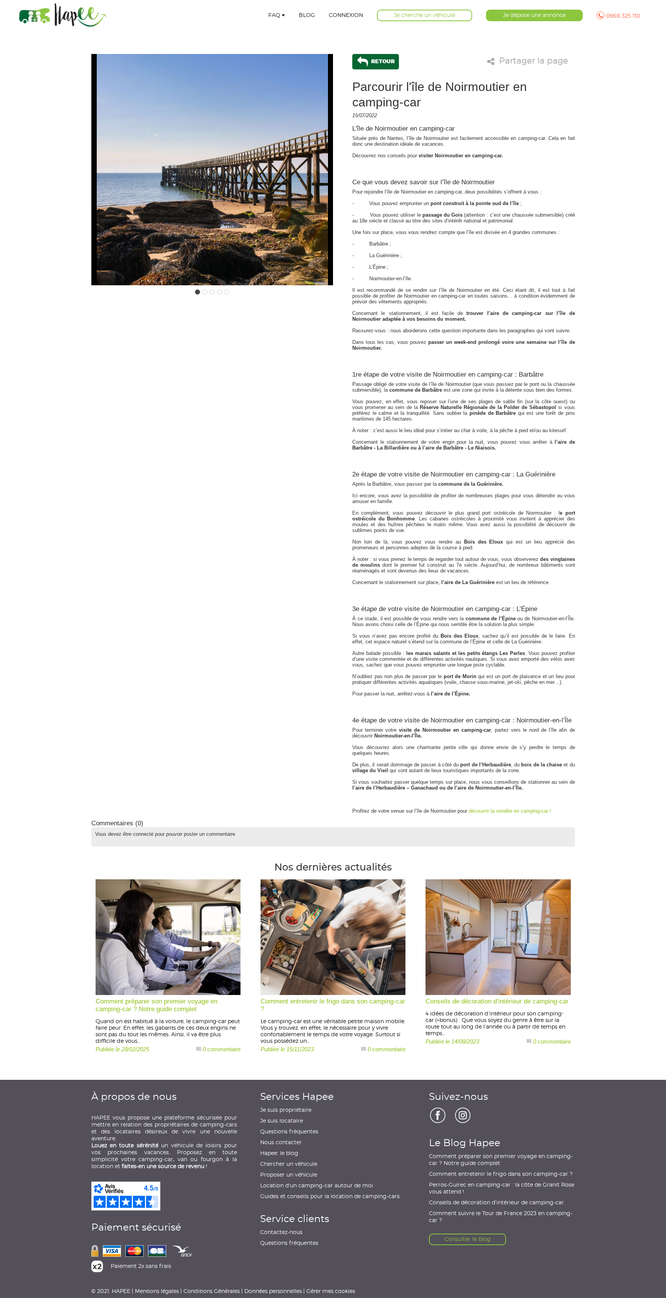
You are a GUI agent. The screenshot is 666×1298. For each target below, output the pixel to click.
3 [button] (212, 292)
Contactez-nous (281, 1232)
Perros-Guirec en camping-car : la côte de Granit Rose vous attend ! (501, 1188)
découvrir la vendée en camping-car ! (510, 811)
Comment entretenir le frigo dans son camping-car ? (501, 1174)
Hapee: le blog (279, 1153)
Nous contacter (281, 1142)
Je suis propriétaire (285, 1110)
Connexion (346, 15)
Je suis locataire (281, 1121)
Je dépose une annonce (534, 15)
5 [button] (226, 292)
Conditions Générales (211, 1291)
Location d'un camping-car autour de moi (316, 1186)
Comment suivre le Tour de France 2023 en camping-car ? (500, 1217)
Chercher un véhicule (288, 1164)
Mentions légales (157, 1291)
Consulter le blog (467, 1239)
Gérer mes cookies (330, 1291)
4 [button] (219, 292)
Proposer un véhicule (288, 1175)
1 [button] (197, 292)
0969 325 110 (623, 16)
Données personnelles (273, 1291)
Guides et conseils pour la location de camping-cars (330, 1196)
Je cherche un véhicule (424, 15)
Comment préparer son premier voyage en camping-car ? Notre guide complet (501, 1160)
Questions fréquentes (289, 1132)
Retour (382, 61)
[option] (212, 169)
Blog (307, 15)
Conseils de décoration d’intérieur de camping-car (496, 1202)
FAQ (274, 15)
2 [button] (204, 292)
